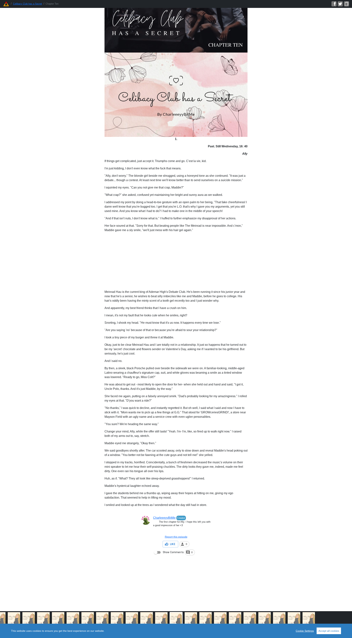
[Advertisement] (175, 261)
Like (172, 544)
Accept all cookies (328, 630)
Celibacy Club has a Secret (27, 3)
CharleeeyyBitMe (164, 517)
